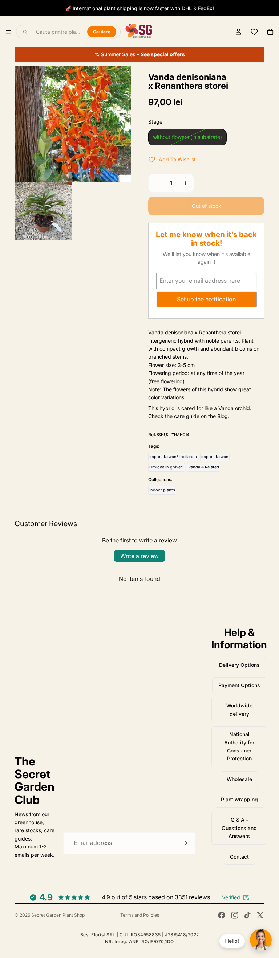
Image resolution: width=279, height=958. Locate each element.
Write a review (139, 555)
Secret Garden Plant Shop (58, 915)
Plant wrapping (239, 799)
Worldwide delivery (239, 709)
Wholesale (239, 779)
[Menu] (8, 32)
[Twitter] (260, 915)
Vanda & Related (203, 467)
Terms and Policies (139, 915)
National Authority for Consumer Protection (239, 746)
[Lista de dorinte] (254, 32)
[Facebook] (221, 915)
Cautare (101, 31)
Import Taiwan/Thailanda (173, 456)
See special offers (163, 54)
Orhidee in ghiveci (166, 467)
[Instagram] (234, 915)
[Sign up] (184, 843)
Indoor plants (162, 489)
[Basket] (270, 32)
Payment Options (239, 685)
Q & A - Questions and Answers (239, 828)
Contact (239, 857)
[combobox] (57, 32)
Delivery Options (239, 665)
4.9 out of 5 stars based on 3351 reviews (156, 897)
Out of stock (206, 206)
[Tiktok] (247, 915)
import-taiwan (215, 456)
